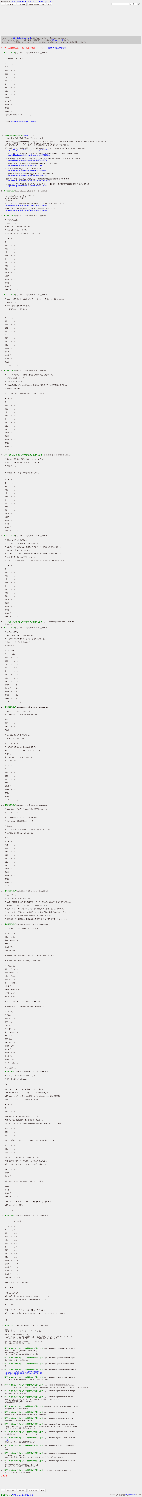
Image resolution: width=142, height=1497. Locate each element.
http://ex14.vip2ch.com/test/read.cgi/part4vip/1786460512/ (27, 175)
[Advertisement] (71, 21)
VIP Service (10, 4)
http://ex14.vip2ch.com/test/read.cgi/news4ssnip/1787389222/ (29, 155)
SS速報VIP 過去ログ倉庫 (36, 4)
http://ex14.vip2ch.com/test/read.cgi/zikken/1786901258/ (27, 170)
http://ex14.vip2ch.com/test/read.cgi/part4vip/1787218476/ (27, 160)
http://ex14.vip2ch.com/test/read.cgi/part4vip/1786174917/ (27, 186)
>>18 (6, 1440)
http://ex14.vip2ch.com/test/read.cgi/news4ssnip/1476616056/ (26, 210)
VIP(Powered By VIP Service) (22, 1495)
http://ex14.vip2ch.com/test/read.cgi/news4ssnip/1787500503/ (29, 150)
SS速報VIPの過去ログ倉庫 (22, 38)
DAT (50, 2)
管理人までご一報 (57, 40)
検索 (49, 4)
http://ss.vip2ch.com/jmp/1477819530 (23, 121)
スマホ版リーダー (42, 2)
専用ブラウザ (16, 2)
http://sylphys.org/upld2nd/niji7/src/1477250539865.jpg (23, 1372)
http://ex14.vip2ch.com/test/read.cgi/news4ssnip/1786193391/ (29, 180)
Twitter (26, 135)
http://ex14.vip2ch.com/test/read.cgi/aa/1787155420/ (25, 165)
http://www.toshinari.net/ (130, 1494)
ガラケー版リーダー (29, 2)
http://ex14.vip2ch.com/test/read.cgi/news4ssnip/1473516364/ (26, 205)
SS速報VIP (21, 4)
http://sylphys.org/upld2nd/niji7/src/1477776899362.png (24, 1374)
